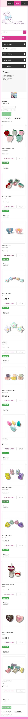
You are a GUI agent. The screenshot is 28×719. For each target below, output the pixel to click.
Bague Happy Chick (7, 535)
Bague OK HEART (6, 196)
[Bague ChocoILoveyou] (14, 619)
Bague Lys (4, 342)
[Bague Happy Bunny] (14, 474)
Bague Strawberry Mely (8, 148)
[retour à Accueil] (3, 49)
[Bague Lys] (14, 329)
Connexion (24, 3)
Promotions (8, 54)
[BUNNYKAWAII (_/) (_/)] (14, 18)
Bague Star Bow (6, 245)
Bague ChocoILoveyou (8, 632)
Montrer (3, 110)
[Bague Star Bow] (14, 232)
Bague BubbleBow (6, 681)
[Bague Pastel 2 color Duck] (14, 377)
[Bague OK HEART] (14, 183)
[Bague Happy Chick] (14, 522)
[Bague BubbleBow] (14, 668)
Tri (2, 107)
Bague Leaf (5, 439)
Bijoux (7, 48)
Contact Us (10, 3)
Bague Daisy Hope (7, 293)
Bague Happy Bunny (7, 487)
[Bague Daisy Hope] (14, 280)
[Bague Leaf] (14, 425)
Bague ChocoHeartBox (8, 584)
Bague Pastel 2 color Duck (8, 390)
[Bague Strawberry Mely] (14, 135)
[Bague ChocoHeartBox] (14, 571)
